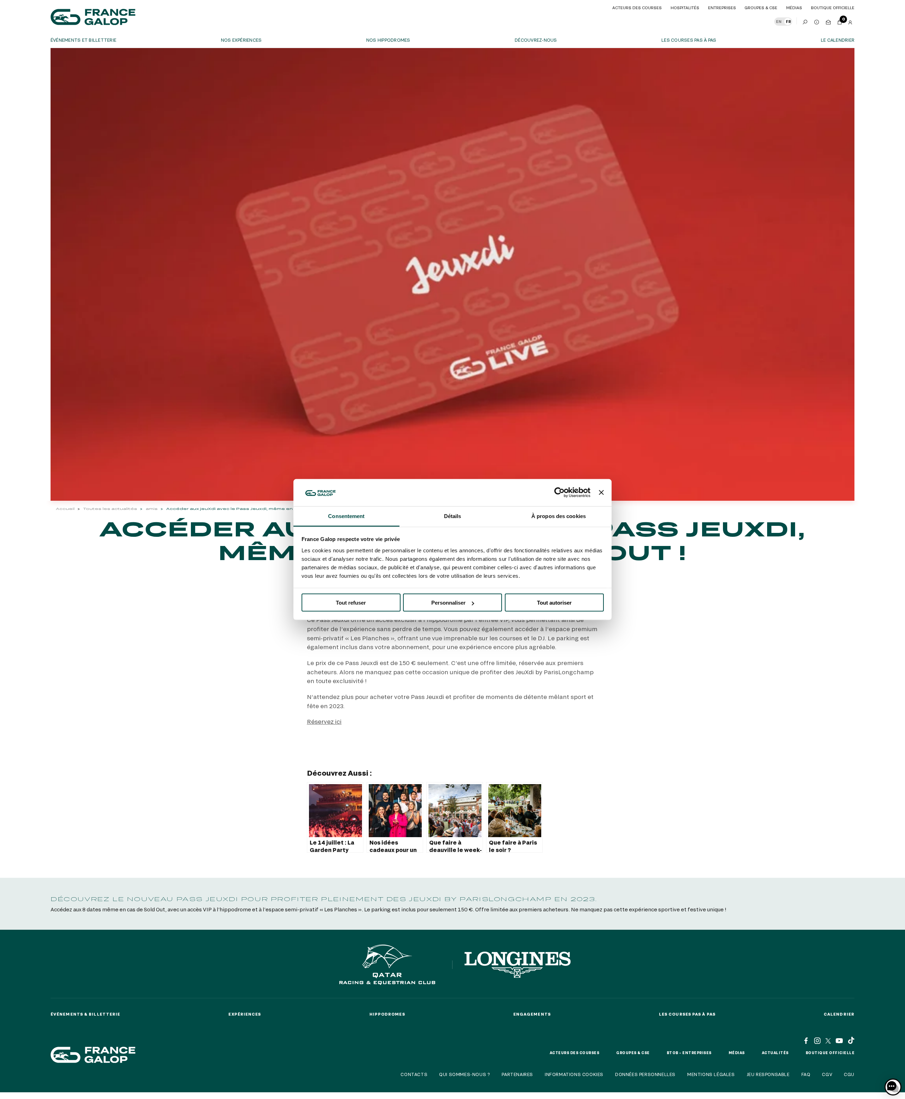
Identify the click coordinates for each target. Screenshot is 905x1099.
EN (779, 21)
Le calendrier (837, 39)
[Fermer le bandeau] (601, 492)
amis (152, 509)
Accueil (65, 509)
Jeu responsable (768, 1074)
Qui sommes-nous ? (464, 1074)
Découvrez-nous (536, 39)
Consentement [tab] (346, 516)
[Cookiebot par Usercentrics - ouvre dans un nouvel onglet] (559, 492)
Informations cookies (574, 1074)
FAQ (806, 1074)
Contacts (414, 1074)
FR (788, 21)
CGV (827, 1074)
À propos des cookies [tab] (558, 516)
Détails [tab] (452, 516)
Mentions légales (711, 1074)
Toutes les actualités (110, 509)
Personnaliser (448, 603)
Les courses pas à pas (688, 39)
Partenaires (517, 1074)
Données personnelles (645, 1074)
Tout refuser (351, 603)
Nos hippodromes (388, 39)
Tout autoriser (554, 603)
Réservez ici (324, 721)
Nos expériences (241, 39)
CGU (849, 1074)
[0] (839, 20)
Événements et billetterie (83, 39)
